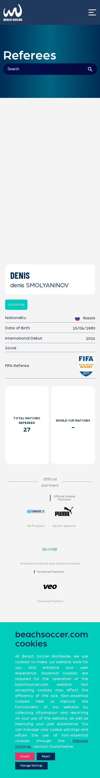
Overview (16, 304)
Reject (46, 756)
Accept (24, 756)
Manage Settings (31, 765)
